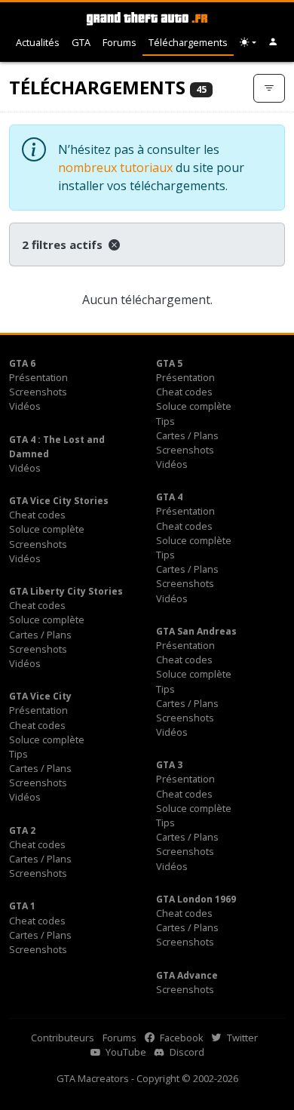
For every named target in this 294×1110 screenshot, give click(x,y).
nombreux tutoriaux (115, 167)
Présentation (38, 377)
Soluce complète (193, 406)
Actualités (38, 42)
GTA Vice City (40, 696)
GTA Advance (187, 975)
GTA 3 (169, 764)
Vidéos (25, 406)
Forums (119, 42)
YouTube (124, 1052)
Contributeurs (62, 1037)
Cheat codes (184, 391)
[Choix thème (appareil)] (248, 42)
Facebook (181, 1037)
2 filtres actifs (64, 244)
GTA (81, 42)
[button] (273, 42)
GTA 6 (22, 363)
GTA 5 (169, 363)
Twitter (241, 1037)
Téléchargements (188, 42)
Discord (185, 1052)
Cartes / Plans (187, 435)
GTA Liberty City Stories (66, 591)
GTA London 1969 (196, 899)
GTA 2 (22, 830)
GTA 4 (169, 496)
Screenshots (38, 391)
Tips (165, 421)
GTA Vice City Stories (59, 500)
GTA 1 (22, 905)
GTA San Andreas (196, 631)
